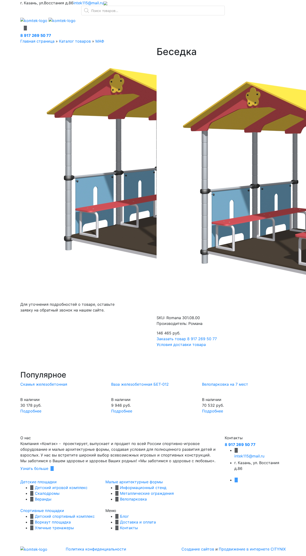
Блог (124, 516)
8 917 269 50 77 (35, 35)
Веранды (43, 499)
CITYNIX (278, 549)
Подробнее (30, 411)
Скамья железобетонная (43, 384)
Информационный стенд (143, 487)
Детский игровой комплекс (61, 487)
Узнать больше (34, 468)
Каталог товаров (75, 41)
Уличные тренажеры (54, 527)
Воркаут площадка (53, 522)
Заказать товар (171, 338)
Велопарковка (133, 499)
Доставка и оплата (138, 522)
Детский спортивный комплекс (65, 516)
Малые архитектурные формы (134, 481)
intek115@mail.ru (88, 2)
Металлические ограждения (147, 493)
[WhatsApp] (105, 3)
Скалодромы (47, 493)
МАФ (99, 41)
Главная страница (37, 41)
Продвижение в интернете (245, 549)
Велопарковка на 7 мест (225, 384)
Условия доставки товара (181, 344)
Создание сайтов (198, 549)
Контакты (129, 527)
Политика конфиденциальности (96, 549)
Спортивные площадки (42, 510)
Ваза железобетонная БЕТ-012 (140, 384)
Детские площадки (38, 481)
